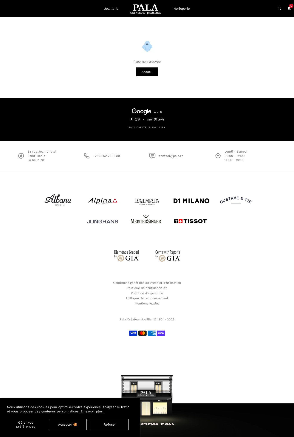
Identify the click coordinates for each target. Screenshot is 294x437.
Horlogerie (181, 9)
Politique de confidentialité (147, 288)
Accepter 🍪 (67, 424)
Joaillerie (111, 9)
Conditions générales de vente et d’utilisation (147, 282)
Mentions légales (147, 303)
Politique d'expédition (147, 293)
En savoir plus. (92, 411)
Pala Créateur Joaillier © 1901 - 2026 (147, 319)
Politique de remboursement (147, 298)
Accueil (147, 71)
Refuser (110, 424)
